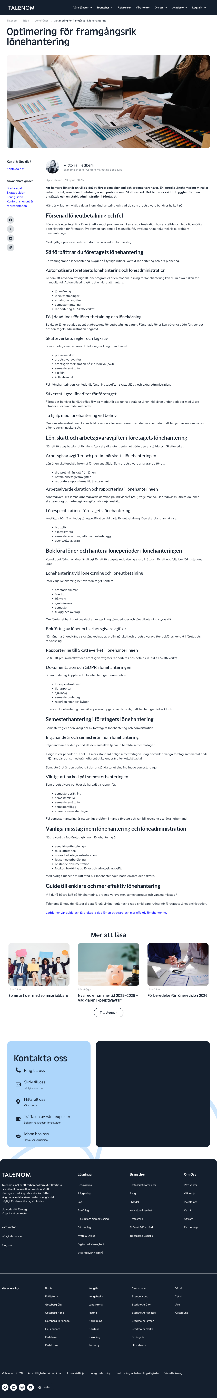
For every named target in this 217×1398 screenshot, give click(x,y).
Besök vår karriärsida (36, 1140)
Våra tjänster (80, 7)
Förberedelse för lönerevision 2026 (177, 995)
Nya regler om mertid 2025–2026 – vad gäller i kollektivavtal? (108, 998)
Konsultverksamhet (141, 1210)
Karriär (188, 1210)
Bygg (133, 1193)
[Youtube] (30, 1387)
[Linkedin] (13, 1387)
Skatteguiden (16, 193)
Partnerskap (191, 1227)
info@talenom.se (34, 1088)
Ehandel (134, 1202)
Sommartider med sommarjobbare (38, 995)
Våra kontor (143, 7)
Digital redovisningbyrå (91, 1244)
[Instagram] (22, 1387)
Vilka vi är (189, 1193)
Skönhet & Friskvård (141, 1227)
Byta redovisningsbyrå (90, 1253)
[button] (10, 220)
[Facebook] (5, 1387)
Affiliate (188, 1219)
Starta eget (14, 188)
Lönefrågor (15, 989)
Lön (80, 1202)
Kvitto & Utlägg (86, 1236)
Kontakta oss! (16, 169)
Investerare (190, 1202)
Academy (178, 7)
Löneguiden (15, 197)
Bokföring (83, 1210)
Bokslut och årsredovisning (93, 1219)
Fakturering (84, 1227)
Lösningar (85, 1174)
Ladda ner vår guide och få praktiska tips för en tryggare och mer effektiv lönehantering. (106, 913)
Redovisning (85, 1185)
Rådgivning (84, 1193)
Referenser (124, 7)
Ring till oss (34, 1070)
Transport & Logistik (141, 1236)
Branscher (103, 7)
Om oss (159, 7)
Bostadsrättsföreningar (143, 1185)
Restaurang (136, 1219)
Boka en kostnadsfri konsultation (42, 1123)
